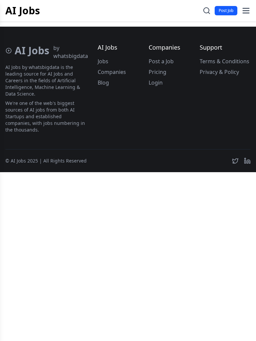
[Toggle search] (207, 11)
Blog (103, 82)
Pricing (157, 72)
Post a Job (161, 61)
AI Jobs (22, 11)
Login (156, 82)
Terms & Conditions (224, 61)
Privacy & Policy (219, 72)
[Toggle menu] (246, 10)
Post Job (226, 10)
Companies (112, 72)
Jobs (103, 61)
